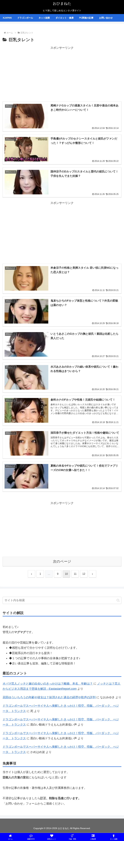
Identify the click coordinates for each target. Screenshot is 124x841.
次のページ (62, 561)
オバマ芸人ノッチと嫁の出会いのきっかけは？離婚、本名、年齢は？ (48, 683)
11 (75, 574)
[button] (118, 600)
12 (83, 574)
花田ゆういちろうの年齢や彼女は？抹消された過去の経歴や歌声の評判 (49, 697)
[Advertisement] (62, 73)
